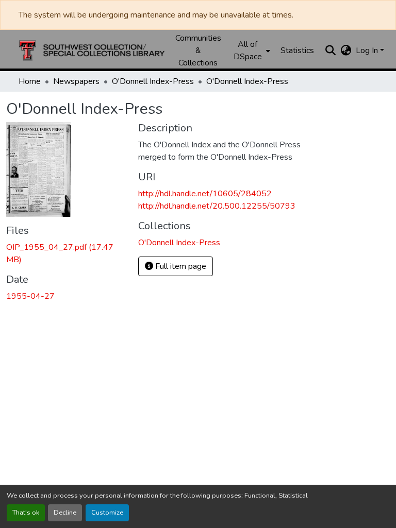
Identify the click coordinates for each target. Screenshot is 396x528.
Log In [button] (368, 50)
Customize (107, 512)
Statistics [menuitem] (297, 50)
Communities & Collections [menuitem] (198, 50)
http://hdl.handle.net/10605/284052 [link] (205, 193)
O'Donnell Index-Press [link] (153, 81)
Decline (65, 512)
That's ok (25, 512)
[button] (92, 50)
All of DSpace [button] (248, 50)
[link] (66, 253)
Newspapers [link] (76, 81)
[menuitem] (251, 50)
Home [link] (30, 81)
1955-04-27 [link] (30, 296)
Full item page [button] (179, 266)
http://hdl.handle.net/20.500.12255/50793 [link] (216, 206)
